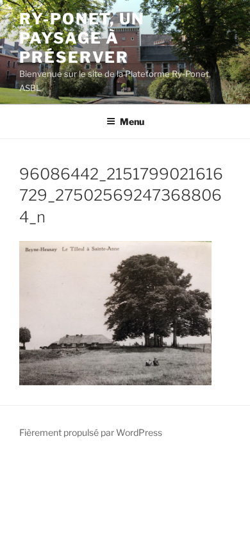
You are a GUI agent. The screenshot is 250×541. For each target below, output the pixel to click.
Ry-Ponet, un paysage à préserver (81, 38)
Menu (132, 121)
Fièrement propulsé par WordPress (90, 432)
